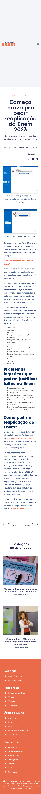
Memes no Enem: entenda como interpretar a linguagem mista (20, 590)
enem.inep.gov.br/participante (20, 438)
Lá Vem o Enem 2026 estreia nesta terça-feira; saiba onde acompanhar (20, 641)
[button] (38, 44)
